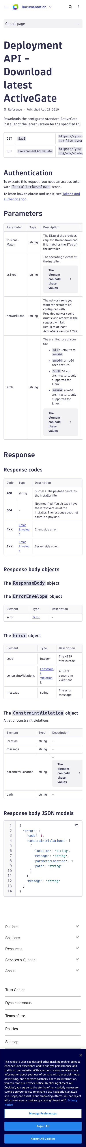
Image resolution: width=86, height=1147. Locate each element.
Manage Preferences (43, 1113)
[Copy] (77, 825)
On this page (15, 23)
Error (36, 617)
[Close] (81, 1055)
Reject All (43, 1126)
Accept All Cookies (43, 1138)
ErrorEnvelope (24, 529)
